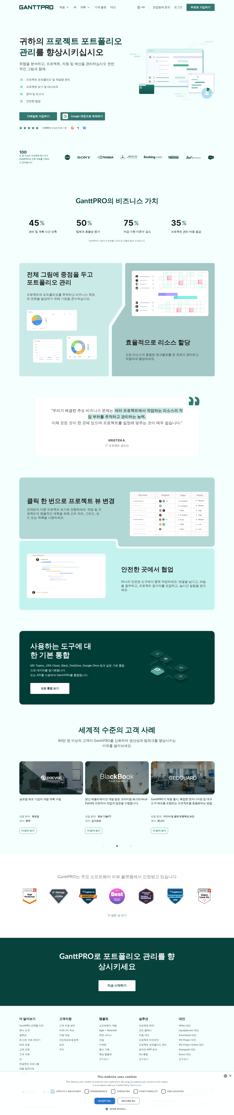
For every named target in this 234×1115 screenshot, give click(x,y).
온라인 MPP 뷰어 (148, 1049)
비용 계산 (144, 1035)
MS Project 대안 (187, 1040)
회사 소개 (24, 1030)
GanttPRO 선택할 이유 (31, 1026)
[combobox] (225, 1076)
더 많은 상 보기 (117, 915)
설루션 (23, 1035)
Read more (135, 1085)
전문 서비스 (105, 1035)
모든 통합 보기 (50, 688)
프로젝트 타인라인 (149, 1040)
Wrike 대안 (184, 1026)
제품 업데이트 (26, 1069)
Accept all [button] (104, 1100)
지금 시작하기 (117, 985)
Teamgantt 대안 (187, 1049)
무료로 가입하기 (201, 7)
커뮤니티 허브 (66, 1030)
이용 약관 (64, 1035)
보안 (61, 1045)
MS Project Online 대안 (191, 1045)
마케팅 (102, 1045)
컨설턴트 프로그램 (29, 1064)
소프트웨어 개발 (108, 1026)
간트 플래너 (145, 1030)
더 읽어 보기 (27, 831)
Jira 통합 (143, 1054)
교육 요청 (24, 1049)
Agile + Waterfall (107, 1030)
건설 (101, 1040)
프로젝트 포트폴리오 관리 (153, 1045)
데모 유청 (24, 1045)
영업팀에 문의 (161, 7)
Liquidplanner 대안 (189, 1030)
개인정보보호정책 (68, 1040)
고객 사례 (24, 1054)
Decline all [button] (129, 1100)
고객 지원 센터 (67, 1026)
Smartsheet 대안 (187, 1035)
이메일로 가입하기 (38, 116)
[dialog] (117, 1093)
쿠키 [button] (61, 1049)
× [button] (230, 1075)
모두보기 (104, 1059)
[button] (130, 846)
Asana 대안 (185, 1054)
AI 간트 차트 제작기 (29, 1040)
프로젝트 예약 (146, 1026)
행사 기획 (104, 1049)
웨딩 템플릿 (105, 1054)
